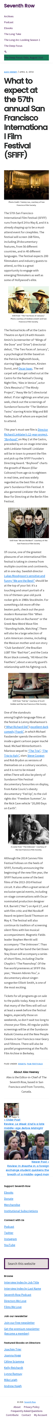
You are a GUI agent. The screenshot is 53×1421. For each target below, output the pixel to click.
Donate (8, 1198)
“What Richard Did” (17, 727)
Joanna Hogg (12, 1355)
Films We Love (13, 1307)
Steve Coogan (35, 755)
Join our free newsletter (19, 1323)
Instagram (10, 1239)
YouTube (9, 1245)
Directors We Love (15, 1301)
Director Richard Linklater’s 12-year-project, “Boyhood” (26, 434)
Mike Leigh (10, 1380)
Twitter (8, 1233)
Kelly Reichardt (13, 1367)
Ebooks (8, 1192)
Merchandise (12, 1205)
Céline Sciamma (14, 1361)
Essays (22, 1064)
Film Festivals (35, 1064)
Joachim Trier (12, 1349)
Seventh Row (19, 5)
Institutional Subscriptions (21, 1211)
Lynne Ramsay (13, 1374)
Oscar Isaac (25, 368)
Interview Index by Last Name (22, 1288)
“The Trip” (34, 751)
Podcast (9, 1226)
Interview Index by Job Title (21, 1282)
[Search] (26, 52)
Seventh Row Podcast (17, 1295)
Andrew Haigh (13, 1386)
